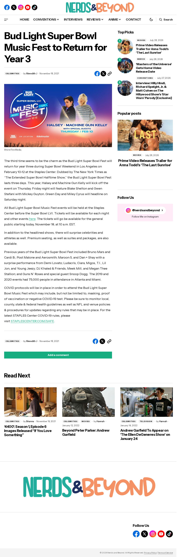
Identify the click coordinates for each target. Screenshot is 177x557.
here (32, 219)
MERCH (141, 59)
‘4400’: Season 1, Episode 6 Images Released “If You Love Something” (28, 431)
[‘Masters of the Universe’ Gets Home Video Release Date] (125, 65)
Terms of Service (165, 552)
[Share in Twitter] (103, 73)
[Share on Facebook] (97, 73)
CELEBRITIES (12, 73)
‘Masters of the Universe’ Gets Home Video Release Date (154, 67)
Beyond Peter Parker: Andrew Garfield (85, 432)
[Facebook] (6, 7)
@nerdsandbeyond (146, 210)
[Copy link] (109, 73)
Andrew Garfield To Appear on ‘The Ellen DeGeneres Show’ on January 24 (145, 434)
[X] (13, 7)
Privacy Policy (150, 552)
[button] (6, 19)
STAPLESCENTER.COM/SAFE (32, 321)
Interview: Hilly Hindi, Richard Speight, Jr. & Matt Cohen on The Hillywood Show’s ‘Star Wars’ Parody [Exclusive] (154, 90)
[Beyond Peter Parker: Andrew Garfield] (88, 402)
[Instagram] (20, 7)
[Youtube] (27, 7)
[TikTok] (34, 7)
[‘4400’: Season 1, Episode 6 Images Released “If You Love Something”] (30, 402)
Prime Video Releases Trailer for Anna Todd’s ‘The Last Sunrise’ (152, 48)
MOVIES (141, 40)
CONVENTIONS (145, 78)
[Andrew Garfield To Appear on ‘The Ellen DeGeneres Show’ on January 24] (146, 402)
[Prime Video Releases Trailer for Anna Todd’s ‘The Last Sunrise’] (125, 46)
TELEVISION (146, 421)
